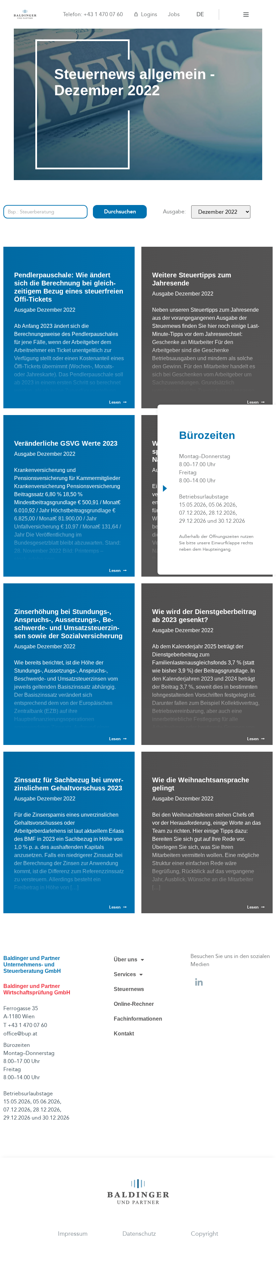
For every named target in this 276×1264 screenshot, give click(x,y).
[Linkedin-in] (199, 982)
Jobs (174, 14)
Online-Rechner (134, 1004)
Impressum (73, 1233)
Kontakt (124, 1033)
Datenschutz (139, 1233)
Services (125, 974)
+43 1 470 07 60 (103, 14)
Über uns (125, 959)
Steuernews (129, 989)
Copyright (204, 1233)
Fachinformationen (138, 1019)
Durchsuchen (120, 211)
